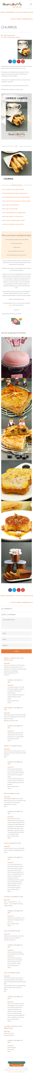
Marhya (6, 746)
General (18, 37)
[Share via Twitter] (14, 61)
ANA (5, 793)
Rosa (5, 972)
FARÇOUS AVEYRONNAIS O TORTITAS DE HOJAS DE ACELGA (17, 12)
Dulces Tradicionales (9, 37)
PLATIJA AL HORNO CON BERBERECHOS (21, 19)
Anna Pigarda (8, 707)
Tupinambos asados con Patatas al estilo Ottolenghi (18, 197)
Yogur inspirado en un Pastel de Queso (14, 216)
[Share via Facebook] (10, 61)
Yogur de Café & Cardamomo (12, 205)
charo (6, 843)
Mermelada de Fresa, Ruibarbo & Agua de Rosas (16, 193)
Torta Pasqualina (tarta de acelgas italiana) (15, 212)
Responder (7, 663)
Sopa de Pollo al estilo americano (13, 201)
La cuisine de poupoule (11, 1026)
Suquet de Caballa (26, 201)
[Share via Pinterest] (19, 61)
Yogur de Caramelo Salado (12, 208)
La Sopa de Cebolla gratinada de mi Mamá (15, 220)
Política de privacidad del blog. (16, 1072)
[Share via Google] (23, 61)
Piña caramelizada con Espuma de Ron (15, 224)
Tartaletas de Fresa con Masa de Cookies (14, 189)
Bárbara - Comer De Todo (12, 658)
